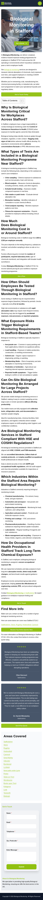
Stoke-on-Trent (9, 777)
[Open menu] (40, 3)
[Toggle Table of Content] (20, 101)
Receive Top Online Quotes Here (21, 629)
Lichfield (7, 767)
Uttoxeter (7, 761)
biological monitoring (11, 69)
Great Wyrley (8, 758)
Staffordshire (5, 625)
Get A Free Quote (21, 725)
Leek (5, 790)
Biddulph (7, 796)
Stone (13, 625)
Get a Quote (20, 43)
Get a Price (21, 276)
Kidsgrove (7, 786)
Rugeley (19, 625)
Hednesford (27, 625)
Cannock (35, 625)
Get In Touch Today (21, 94)
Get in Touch (21, 603)
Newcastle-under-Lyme (12, 770)
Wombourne (8, 780)
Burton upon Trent (10, 783)
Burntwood (7, 764)
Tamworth (7, 793)
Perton (6, 774)
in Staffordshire (20, 593)
